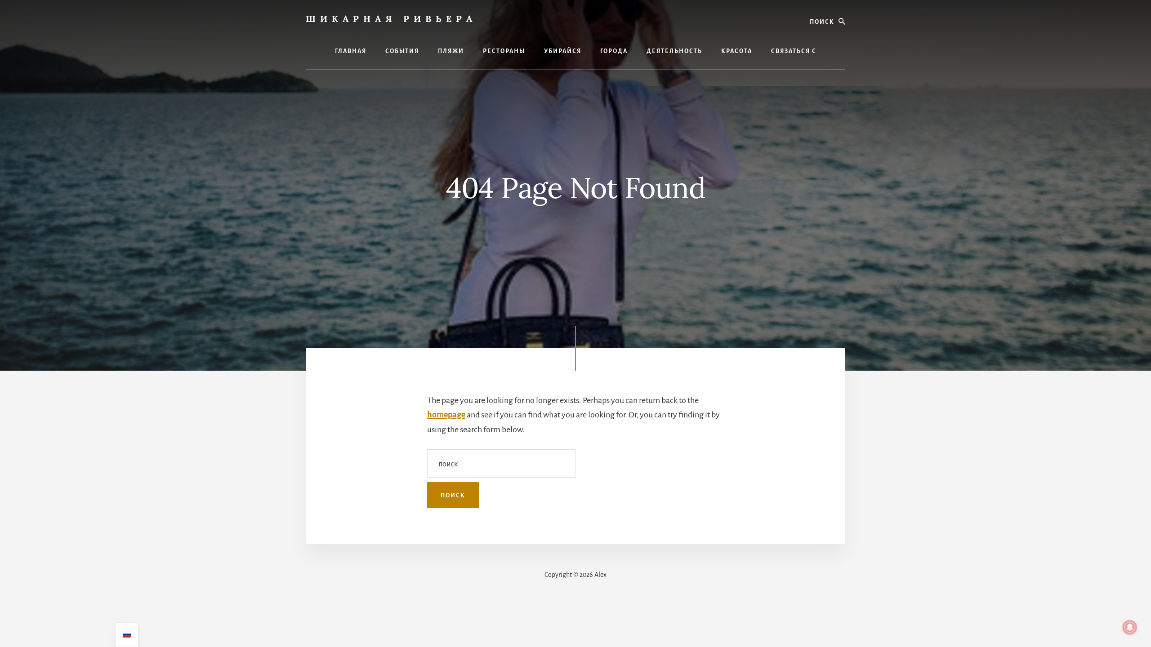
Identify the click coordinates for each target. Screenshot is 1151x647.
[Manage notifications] (1130, 627)
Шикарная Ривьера (391, 18)
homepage (446, 414)
